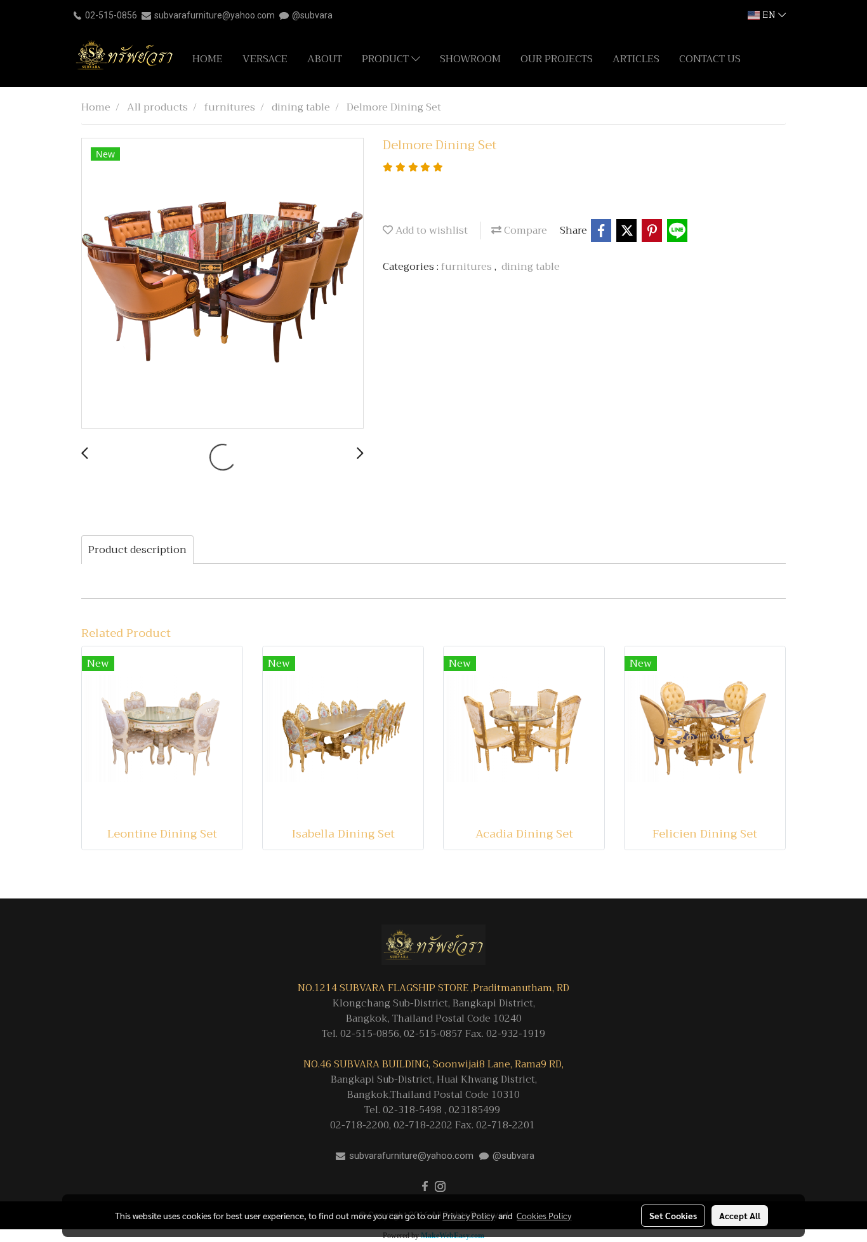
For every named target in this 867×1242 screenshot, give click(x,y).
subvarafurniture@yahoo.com (214, 15)
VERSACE (265, 59)
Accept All (739, 1215)
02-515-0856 (111, 15)
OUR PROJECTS (556, 59)
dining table (530, 267)
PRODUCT (386, 59)
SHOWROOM (470, 59)
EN (769, 15)
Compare (524, 230)
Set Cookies (673, 1215)
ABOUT (324, 59)
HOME (207, 59)
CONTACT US (710, 59)
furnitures (467, 267)
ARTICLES (635, 59)
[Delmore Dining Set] (222, 283)
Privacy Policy (468, 1215)
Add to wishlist (430, 230)
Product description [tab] (137, 550)
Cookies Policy (544, 1215)
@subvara (312, 15)
